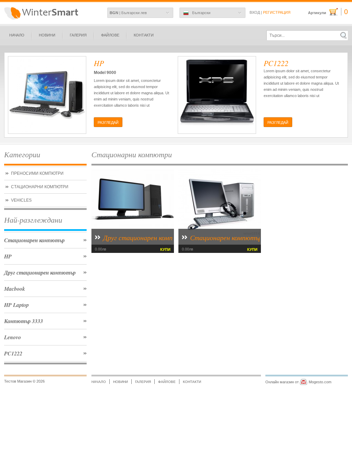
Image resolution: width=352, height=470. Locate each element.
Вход (255, 12)
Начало (16, 35)
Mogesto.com (320, 382)
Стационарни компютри (39, 186)
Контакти (144, 35)
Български (201, 13)
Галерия (78, 35)
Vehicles (21, 200)
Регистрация (276, 12)
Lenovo (12, 337)
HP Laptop (16, 305)
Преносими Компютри (37, 173)
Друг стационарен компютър (40, 272)
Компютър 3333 (23, 321)
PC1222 (13, 353)
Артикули (328, 11)
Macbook (14, 288)
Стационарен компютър (34, 240)
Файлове (110, 35)
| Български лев (128, 13)
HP (8, 256)
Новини (47, 35)
